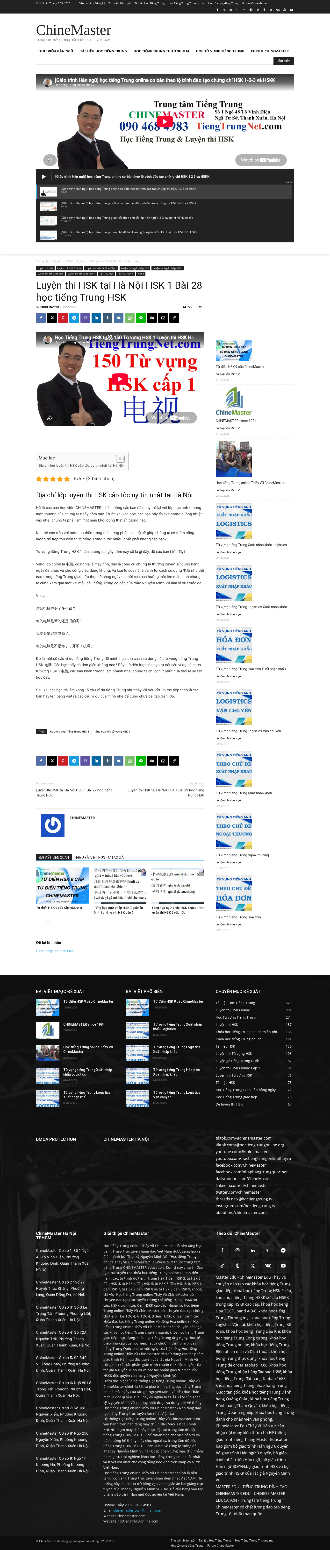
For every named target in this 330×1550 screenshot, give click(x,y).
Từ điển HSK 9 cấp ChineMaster (59, 907)
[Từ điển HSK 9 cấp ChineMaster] (62, 885)
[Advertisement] (201, 31)
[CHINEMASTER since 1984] (47, 1030)
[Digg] (152, 318)
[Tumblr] (264, 10)
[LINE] (141, 318)
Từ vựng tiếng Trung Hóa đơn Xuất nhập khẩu (251, 669)
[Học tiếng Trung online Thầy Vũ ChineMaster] (47, 1053)
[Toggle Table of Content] (118, 459)
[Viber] (85, 318)
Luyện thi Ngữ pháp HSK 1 (168, 268)
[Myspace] (237, 10)
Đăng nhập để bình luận (55, 951)
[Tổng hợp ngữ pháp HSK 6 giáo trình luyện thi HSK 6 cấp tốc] (177, 885)
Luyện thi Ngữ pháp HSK (135, 268)
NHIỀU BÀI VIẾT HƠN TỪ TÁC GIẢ (99, 858)
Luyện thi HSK (63, 261)
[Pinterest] (244, 10)
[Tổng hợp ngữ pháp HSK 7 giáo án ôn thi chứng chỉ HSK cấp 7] (120, 885)
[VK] (118, 318)
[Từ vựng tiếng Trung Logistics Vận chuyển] (137, 1098)
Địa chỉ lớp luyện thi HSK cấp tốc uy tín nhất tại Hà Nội (81, 465)
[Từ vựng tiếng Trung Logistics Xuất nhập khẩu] (47, 1098)
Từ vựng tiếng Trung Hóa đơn (238, 917)
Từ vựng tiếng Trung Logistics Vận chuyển (248, 731)
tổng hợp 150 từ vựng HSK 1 (112, 731)
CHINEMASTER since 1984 (236, 421)
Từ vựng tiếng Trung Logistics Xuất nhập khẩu (251, 607)
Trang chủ (43, 261)
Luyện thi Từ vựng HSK (50, 273)
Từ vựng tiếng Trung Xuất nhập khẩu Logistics (251, 545)
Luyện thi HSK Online (69, 268)
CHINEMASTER (49, 307)
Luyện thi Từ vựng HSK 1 (81, 273)
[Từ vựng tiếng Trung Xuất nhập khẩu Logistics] (47, 1076)
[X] (271, 10)
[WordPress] (284, 10)
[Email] (163, 318)
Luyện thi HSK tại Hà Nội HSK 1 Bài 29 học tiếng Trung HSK (166, 792)
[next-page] (47, 922)
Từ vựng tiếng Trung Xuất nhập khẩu (244, 793)
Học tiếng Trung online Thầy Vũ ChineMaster (250, 483)
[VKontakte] (278, 10)
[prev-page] (39, 922)
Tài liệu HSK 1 (125, 273)
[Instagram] (224, 10)
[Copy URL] (174, 318)
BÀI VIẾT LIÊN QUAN (54, 858)
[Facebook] (217, 10)
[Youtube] (291, 10)
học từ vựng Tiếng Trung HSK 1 (69, 731)
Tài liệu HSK (106, 273)
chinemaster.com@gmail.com (137, 1510)
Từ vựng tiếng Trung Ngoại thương (242, 855)
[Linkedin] (231, 10)
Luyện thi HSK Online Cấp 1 (101, 268)
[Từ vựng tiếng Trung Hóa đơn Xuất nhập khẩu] (137, 1076)
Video (140, 273)
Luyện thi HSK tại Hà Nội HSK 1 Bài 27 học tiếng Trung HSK (74, 792)
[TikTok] (257, 10)
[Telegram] (251, 10)
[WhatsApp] (130, 318)
